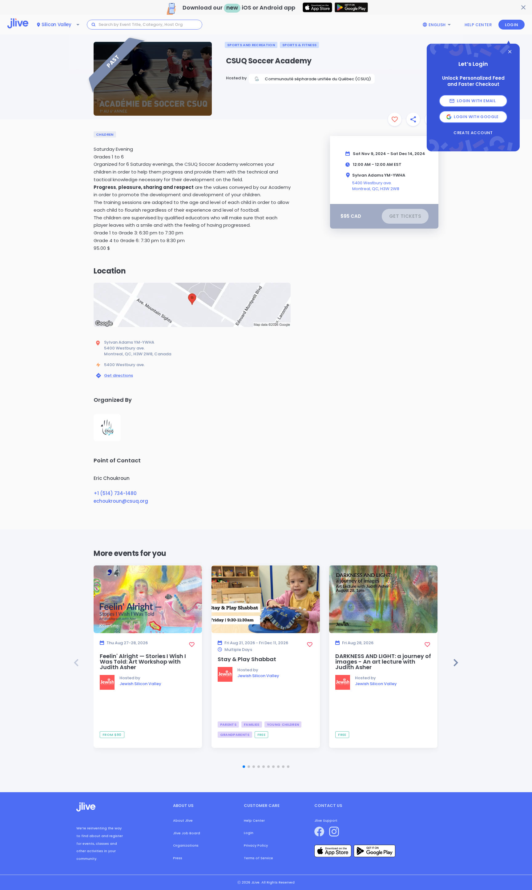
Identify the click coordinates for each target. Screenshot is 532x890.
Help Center (478, 25)
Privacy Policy (256, 845)
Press (177, 858)
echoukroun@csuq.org (121, 501)
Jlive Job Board (186, 833)
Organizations (186, 845)
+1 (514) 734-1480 (115, 493)
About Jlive (183, 820)
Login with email (476, 101)
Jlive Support (325, 820)
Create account (473, 132)
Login (511, 25)
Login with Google (476, 117)
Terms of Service (258, 858)
